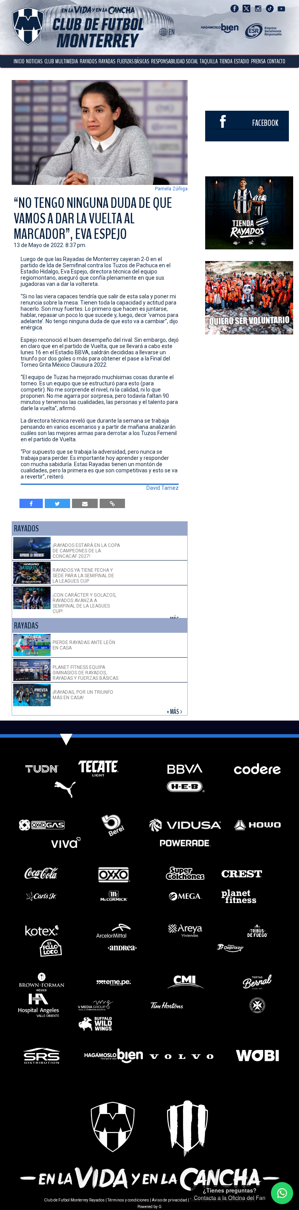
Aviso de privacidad (169, 1200)
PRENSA (258, 61)
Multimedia (66, 61)
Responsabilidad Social (174, 61)
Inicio (19, 61)
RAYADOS (88, 61)
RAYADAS (106, 61)
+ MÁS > (175, 711)
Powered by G (149, 1207)
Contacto (276, 61)
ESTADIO (241, 61)
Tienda (226, 61)
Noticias (34, 61)
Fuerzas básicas (133, 61)
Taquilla (209, 61)
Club (49, 61)
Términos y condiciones (128, 1200)
